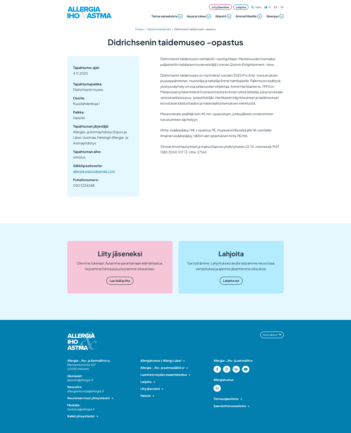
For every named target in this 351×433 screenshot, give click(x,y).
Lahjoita (241, 7)
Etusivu (139, 29)
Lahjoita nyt (231, 281)
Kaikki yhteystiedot (81, 416)
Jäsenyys (272, 16)
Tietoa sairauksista (164, 16)
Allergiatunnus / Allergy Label (160, 360)
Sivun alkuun (270, 334)
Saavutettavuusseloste (230, 406)
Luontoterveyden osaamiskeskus (163, 375)
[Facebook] (217, 369)
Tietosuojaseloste (226, 399)
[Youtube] (245, 369)
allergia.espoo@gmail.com (94, 171)
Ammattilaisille (246, 16)
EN (275, 7)
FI (270, 7)
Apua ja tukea (196, 16)
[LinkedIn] (236, 369)
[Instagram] (226, 369)
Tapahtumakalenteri (159, 29)
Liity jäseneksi (220, 7)
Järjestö (220, 16)
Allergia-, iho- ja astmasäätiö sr (162, 368)
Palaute (145, 396)
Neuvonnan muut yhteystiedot (88, 398)
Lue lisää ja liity (120, 281)
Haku (258, 7)
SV (282, 7)
